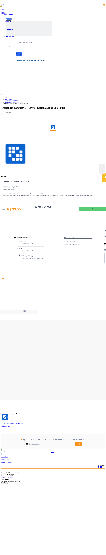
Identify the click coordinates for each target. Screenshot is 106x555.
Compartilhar (102, 169)
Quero (81, 444)
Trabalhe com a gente (6, 462)
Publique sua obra (9, 36)
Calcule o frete (70, 237)
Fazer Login (19, 54)
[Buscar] (1, 114)
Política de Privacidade (7, 477)
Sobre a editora (8, 14)
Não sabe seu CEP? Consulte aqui (72, 244)
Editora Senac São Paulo (3, 12)
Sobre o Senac (4, 457)
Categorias (7, 21)
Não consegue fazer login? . (31, 60)
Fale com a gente (8, 29)
